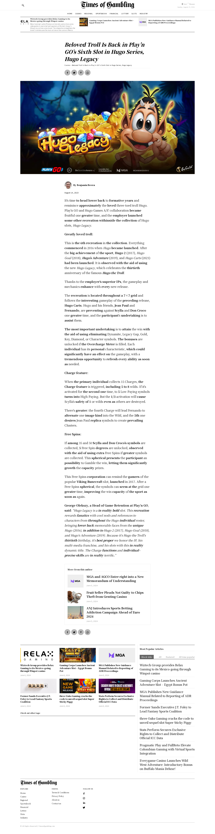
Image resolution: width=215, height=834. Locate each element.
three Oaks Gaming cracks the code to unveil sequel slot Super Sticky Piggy (77, 699)
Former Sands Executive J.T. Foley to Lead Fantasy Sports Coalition (36, 699)
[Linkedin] (84, 803)
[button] (23, 5)
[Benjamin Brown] (68, 185)
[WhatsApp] (88, 73)
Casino (67, 65)
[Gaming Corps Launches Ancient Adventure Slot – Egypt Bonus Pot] (83, 22)
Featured (170, 657)
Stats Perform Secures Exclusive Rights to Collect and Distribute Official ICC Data (116, 699)
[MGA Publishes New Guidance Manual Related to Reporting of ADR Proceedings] (143, 22)
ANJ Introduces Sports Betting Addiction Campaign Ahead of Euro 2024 (113, 612)
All (160, 657)
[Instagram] (84, 798)
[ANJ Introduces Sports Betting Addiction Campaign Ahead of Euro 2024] (76, 612)
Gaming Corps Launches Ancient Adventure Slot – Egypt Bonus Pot (111, 21)
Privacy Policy (58, 796)
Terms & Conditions (60, 792)
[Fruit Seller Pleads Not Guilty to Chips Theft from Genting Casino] (76, 596)
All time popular (187, 657)
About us (55, 800)
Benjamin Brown (86, 185)
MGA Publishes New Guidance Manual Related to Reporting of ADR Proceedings (169, 21)
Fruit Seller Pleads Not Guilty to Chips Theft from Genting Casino (115, 594)
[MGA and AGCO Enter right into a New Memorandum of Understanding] (76, 581)
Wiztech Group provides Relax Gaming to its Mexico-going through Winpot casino (50, 20)
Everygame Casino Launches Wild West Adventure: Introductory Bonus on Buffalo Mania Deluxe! (166, 764)
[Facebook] (67, 73)
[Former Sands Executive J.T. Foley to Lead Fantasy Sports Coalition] (38, 686)
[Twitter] (74, 73)
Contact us (56, 803)
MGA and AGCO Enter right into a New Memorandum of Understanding (115, 578)
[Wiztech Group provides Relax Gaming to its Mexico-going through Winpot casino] (24, 22)
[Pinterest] (81, 73)
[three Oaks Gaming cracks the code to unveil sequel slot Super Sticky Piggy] (78, 686)
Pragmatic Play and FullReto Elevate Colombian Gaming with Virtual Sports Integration (167, 749)
